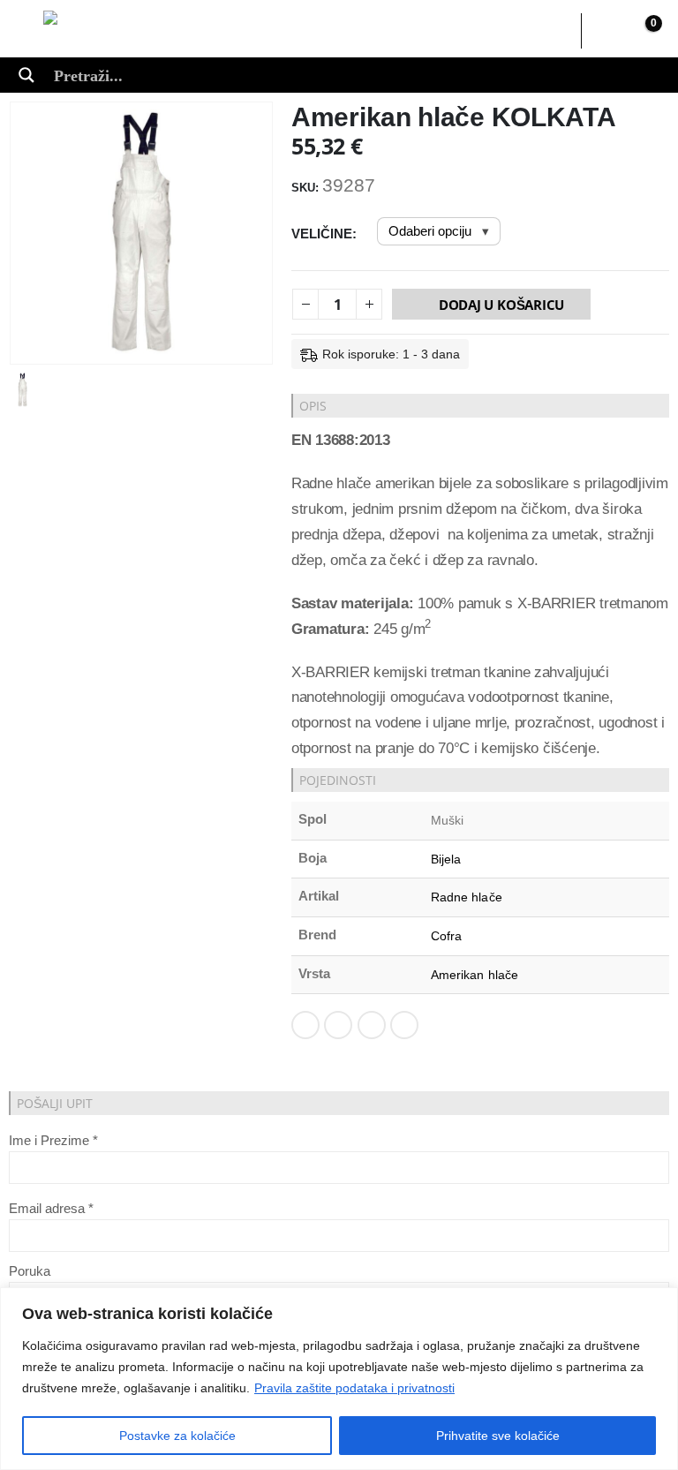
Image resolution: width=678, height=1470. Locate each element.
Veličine (321, 233)
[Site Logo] (120, 31)
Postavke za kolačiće (177, 1436)
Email (404, 1025)
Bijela (446, 859)
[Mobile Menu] (30, 31)
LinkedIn (372, 1025)
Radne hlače (466, 897)
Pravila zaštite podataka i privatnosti (354, 1388)
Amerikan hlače (474, 975)
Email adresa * (51, 1208)
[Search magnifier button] (26, 75)
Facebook (305, 1025)
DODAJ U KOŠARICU (501, 304)
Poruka (29, 1270)
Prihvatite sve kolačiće (498, 1436)
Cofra (446, 936)
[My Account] (605, 30)
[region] (339, 1378)
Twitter (338, 1025)
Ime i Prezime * (53, 1140)
